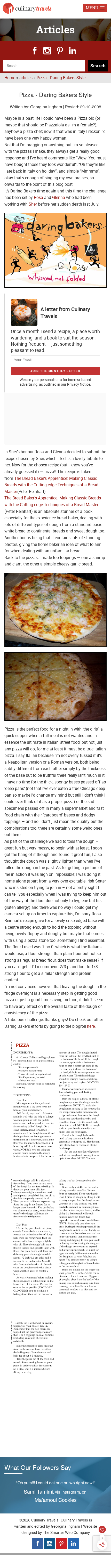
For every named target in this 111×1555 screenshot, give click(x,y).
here (91, 1026)
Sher (33, 204)
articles (26, 77)
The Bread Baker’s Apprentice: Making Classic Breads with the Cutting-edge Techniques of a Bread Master (51, 484)
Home (9, 77)
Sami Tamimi (38, 1491)
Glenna (58, 197)
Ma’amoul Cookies (56, 1499)
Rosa (38, 197)
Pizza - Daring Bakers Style (61, 77)
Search (98, 65)
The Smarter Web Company (66, 1532)
